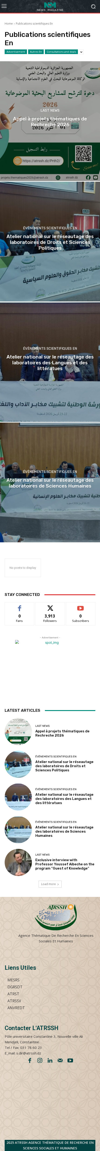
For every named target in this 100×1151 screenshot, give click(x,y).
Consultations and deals (61, 51)
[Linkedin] (50, 1061)
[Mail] (60, 1061)
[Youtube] (70, 1061)
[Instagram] (40, 1061)
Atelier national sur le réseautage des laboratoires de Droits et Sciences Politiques (64, 766)
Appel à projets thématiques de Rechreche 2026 (62, 733)
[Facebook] (30, 1061)
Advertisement (16, 51)
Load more (48, 884)
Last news (50, 110)
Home (9, 24)
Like (19, 606)
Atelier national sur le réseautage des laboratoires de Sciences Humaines (64, 831)
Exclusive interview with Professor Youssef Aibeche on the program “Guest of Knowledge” (64, 864)
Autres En (36, 51)
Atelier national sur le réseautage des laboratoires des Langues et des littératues (64, 798)
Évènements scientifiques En (50, 228)
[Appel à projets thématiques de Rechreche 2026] (50, 121)
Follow (50, 606)
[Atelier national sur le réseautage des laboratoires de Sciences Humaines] (50, 482)
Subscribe (80, 606)
